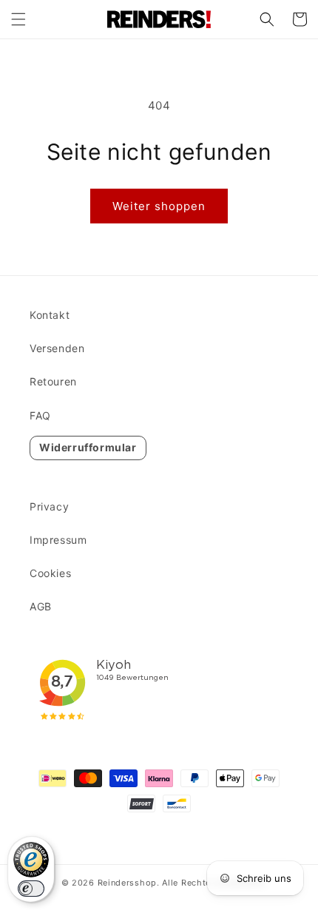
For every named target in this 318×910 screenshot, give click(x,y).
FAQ (40, 415)
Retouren (53, 381)
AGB (41, 606)
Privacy (49, 506)
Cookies (50, 573)
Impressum (58, 539)
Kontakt (50, 315)
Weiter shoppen (159, 206)
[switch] (31, 888)
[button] (18, 19)
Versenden (57, 348)
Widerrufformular (88, 447)
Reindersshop (127, 882)
